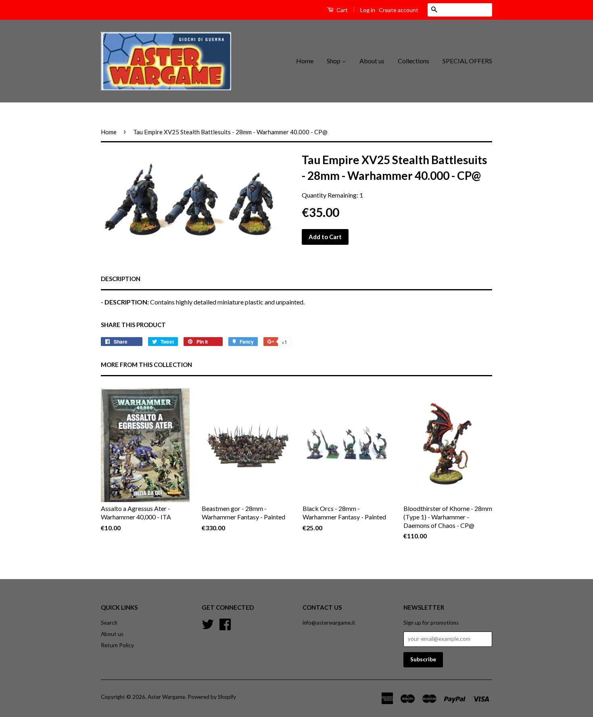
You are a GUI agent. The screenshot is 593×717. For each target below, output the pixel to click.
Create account (398, 9)
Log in (367, 9)
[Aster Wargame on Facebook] (225, 623)
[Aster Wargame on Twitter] (208, 623)
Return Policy (117, 645)
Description (120, 278)
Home (304, 61)
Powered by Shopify (212, 697)
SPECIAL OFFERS (467, 61)
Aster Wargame (166, 697)
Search (109, 622)
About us (371, 61)
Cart (341, 9)
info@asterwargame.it (329, 622)
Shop (334, 61)
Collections (413, 61)
